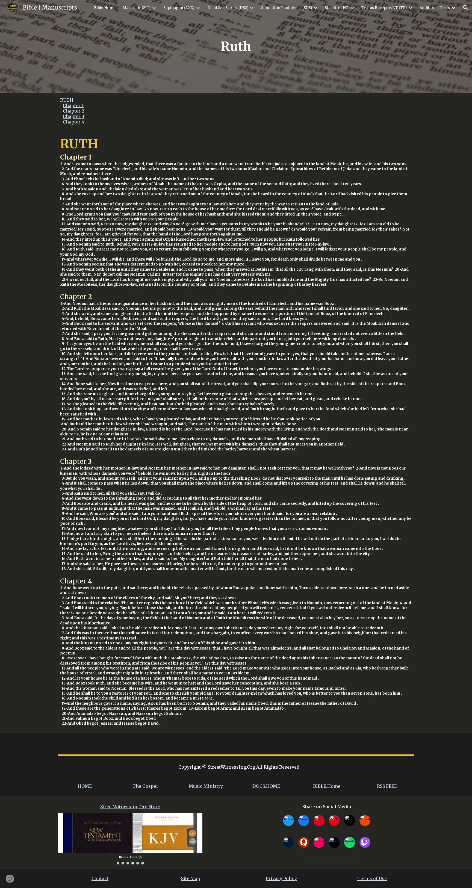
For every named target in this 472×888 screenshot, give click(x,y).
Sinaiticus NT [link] (337, 7)
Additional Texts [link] (435, 7)
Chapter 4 (73, 122)
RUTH (66, 100)
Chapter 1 (73, 105)
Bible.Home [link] (105, 7)
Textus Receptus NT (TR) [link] (384, 7)
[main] (236, 46)
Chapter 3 (73, 116)
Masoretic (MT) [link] (137, 7)
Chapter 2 (73, 111)
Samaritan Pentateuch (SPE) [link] (286, 7)
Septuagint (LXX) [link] (178, 7)
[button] (465, 7)
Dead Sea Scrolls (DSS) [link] (227, 7)
